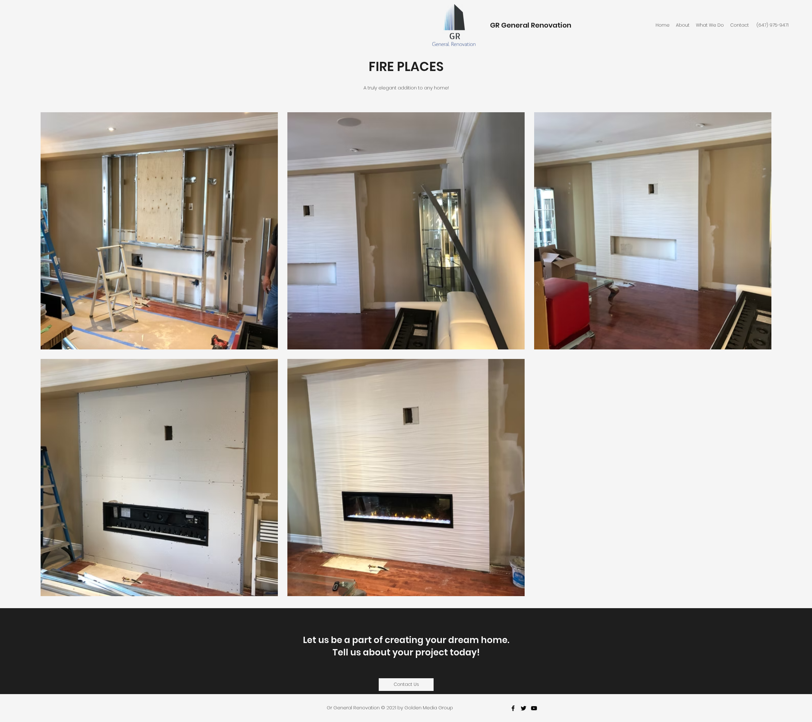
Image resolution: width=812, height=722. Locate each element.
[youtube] (534, 708)
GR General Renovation (530, 25)
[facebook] (513, 708)
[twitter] (523, 708)
